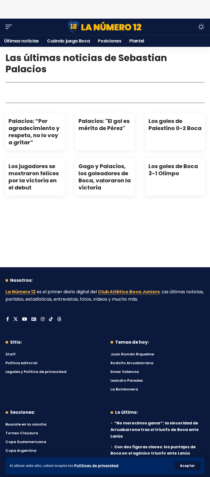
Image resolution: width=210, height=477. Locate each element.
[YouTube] (24, 319)
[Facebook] (7, 319)
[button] (187, 465)
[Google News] (34, 319)
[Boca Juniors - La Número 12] (105, 27)
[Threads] (59, 319)
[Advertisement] (105, 8)
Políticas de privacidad (96, 465)
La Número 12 (20, 292)
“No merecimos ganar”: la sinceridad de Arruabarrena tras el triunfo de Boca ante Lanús (154, 429)
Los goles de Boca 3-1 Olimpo (173, 169)
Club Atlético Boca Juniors (129, 292)
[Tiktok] (51, 319)
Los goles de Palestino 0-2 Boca (175, 124)
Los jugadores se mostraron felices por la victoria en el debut (33, 176)
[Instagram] (42, 319)
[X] (16, 319)
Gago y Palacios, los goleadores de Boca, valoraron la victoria (104, 176)
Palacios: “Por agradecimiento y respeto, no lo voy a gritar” (34, 131)
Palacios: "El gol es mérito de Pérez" (104, 124)
